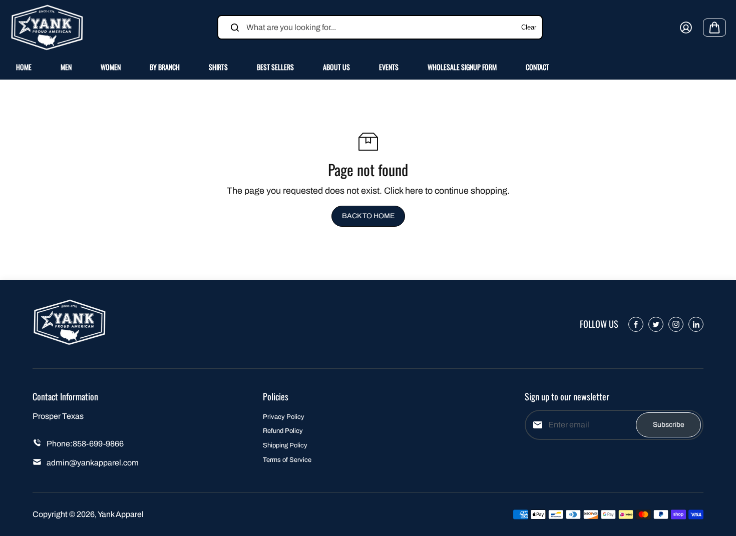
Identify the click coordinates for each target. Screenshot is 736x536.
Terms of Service (287, 459)
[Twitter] (655, 324)
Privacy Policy (283, 416)
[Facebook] (635, 324)
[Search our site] (234, 28)
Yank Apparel (121, 514)
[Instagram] (675, 324)
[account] (686, 28)
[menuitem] (24, 67)
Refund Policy (283, 430)
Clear (528, 27)
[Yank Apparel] (47, 27)
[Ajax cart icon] (714, 28)
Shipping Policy (285, 445)
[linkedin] (695, 324)
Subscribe (668, 424)
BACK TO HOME (368, 216)
